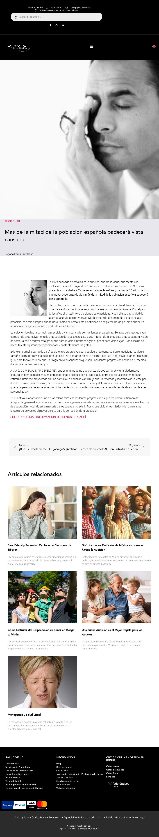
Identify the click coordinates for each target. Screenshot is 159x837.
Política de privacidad (90, 817)
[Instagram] (57, 25)
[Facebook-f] (51, 25)
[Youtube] (63, 25)
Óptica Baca (39, 817)
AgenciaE (69, 817)
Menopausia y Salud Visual (24, 715)
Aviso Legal (138, 817)
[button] (91, 46)
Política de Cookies (117, 817)
